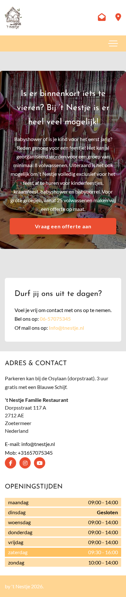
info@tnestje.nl (38, 444)
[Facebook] (10, 463)
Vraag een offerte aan (63, 226)
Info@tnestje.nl (66, 328)
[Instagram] (25, 463)
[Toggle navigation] (113, 43)
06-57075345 (55, 319)
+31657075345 (35, 453)
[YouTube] (39, 463)
